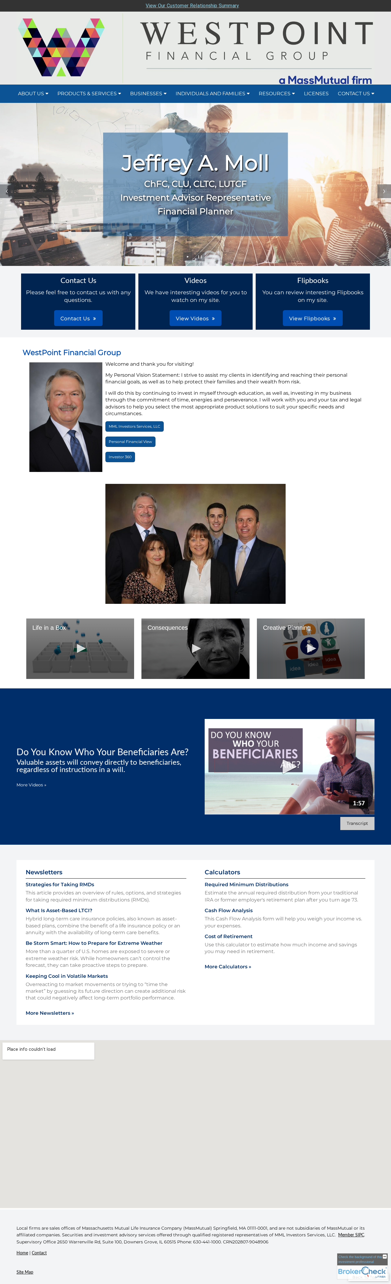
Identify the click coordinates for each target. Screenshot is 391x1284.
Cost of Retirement (229, 936)
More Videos (31, 785)
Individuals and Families (210, 93)
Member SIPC (351, 1235)
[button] (80, 648)
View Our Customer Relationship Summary (192, 6)
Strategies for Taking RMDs (60, 884)
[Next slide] (384, 191)
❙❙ (200, 257)
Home (22, 1253)
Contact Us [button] (75, 318)
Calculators (222, 872)
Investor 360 (120, 457)
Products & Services (87, 93)
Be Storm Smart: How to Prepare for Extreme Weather (94, 943)
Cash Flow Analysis (229, 910)
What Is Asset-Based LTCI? (59, 910)
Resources (275, 93)
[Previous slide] (7, 191)
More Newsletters (50, 1013)
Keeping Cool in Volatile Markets (67, 976)
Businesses (146, 93)
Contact (39, 1253)
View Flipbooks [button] (309, 318)
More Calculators (228, 967)
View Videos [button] (192, 318)
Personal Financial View (130, 441)
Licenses (316, 93)
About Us (31, 93)
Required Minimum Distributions (246, 884)
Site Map (24, 1272)
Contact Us (354, 93)
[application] (80, 648)
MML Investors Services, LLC (134, 426)
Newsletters (44, 872)
